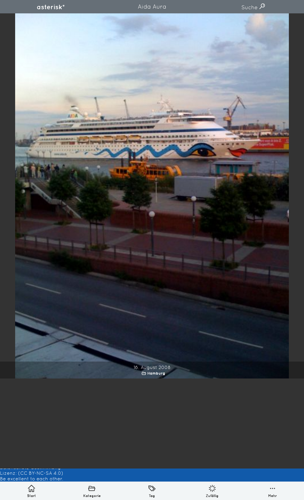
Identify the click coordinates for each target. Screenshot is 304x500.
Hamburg (156, 373)
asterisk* (51, 7)
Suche (250, 7)
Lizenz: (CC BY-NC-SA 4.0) (31, 473)
